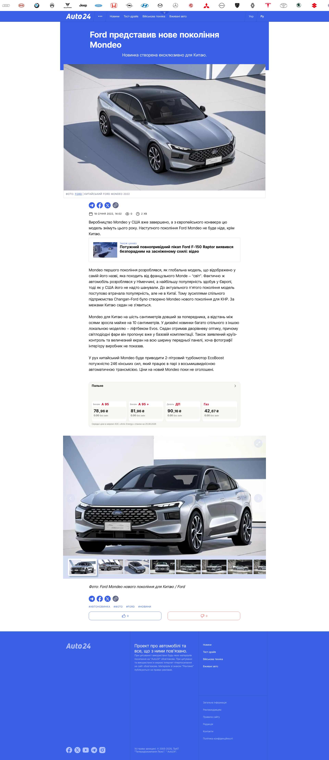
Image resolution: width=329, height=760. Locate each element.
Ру (262, 16)
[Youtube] (86, 750)
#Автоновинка (99, 606)
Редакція (208, 724)
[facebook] (100, 205)
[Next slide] (258, 498)
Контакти (208, 731)
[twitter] (108, 205)
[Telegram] (94, 750)
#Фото (118, 606)
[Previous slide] (70, 498)
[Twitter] (77, 750)
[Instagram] (102, 750)
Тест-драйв (131, 16)
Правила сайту (211, 717)
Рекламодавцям (212, 709)
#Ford (130, 606)
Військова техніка (154, 16)
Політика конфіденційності (218, 738)
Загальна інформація (215, 702)
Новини (114, 16)
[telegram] (92, 205)
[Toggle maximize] (258, 443)
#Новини (144, 606)
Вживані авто (178, 16)
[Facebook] (69, 750)
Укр (251, 16)
